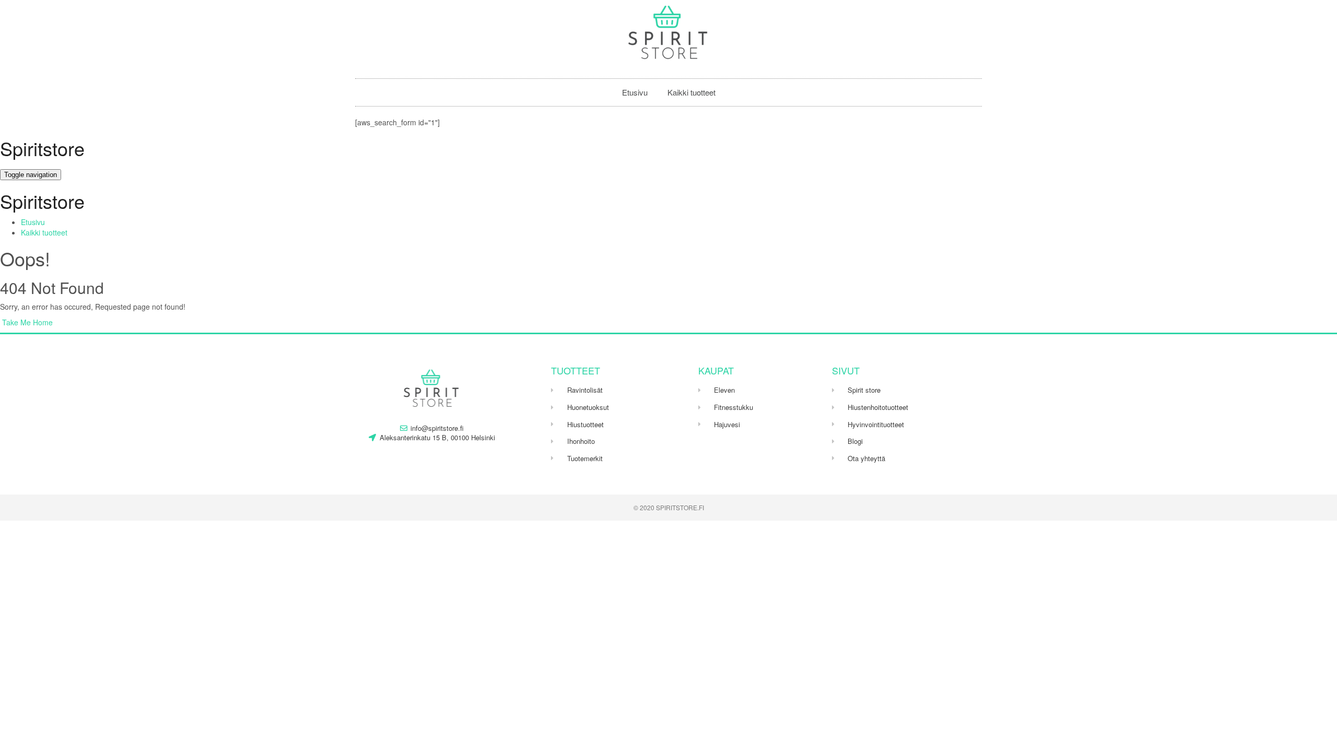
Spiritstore (42, 148)
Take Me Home (26, 322)
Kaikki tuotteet (691, 92)
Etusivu (635, 92)
